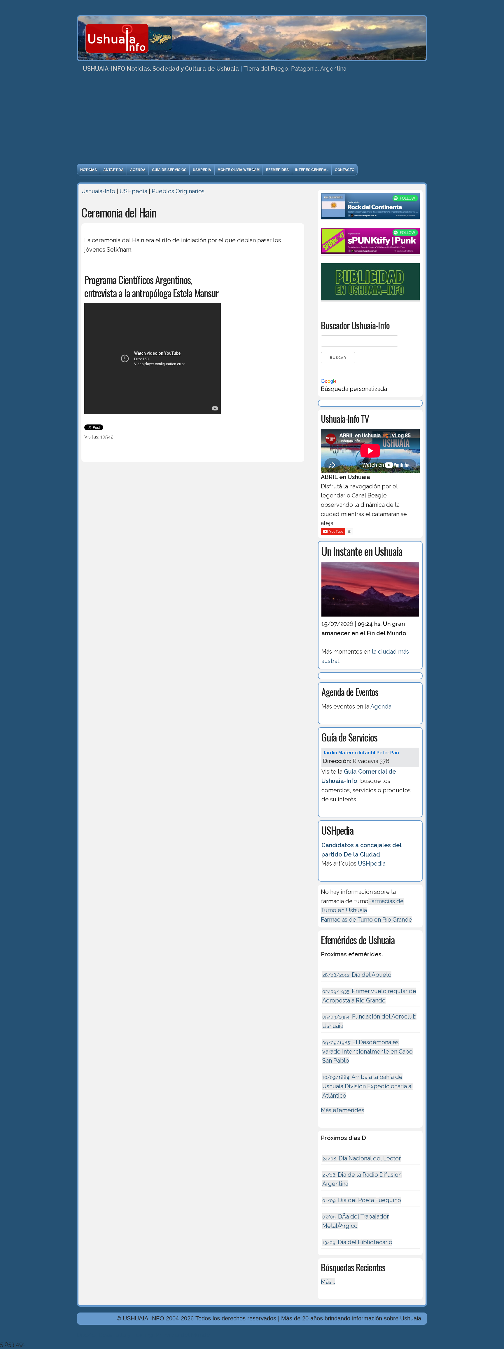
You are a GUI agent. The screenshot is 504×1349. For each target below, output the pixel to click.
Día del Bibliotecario (357, 1242)
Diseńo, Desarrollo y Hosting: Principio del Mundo (143, 1334)
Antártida (113, 169)
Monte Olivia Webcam (239, 169)
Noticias (88, 169)
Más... (328, 1281)
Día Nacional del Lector (361, 1158)
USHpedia (202, 169)
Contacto (344, 169)
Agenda (138, 169)
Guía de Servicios (169, 169)
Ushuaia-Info (98, 191)
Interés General (311, 169)
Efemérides (277, 169)
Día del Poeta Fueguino (361, 1200)
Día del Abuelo (356, 974)
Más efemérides (342, 1110)
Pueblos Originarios (178, 191)
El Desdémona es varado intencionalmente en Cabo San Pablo (367, 1051)
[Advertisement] (252, 120)
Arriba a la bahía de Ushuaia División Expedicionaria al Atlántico (367, 1086)
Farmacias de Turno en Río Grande (366, 919)
